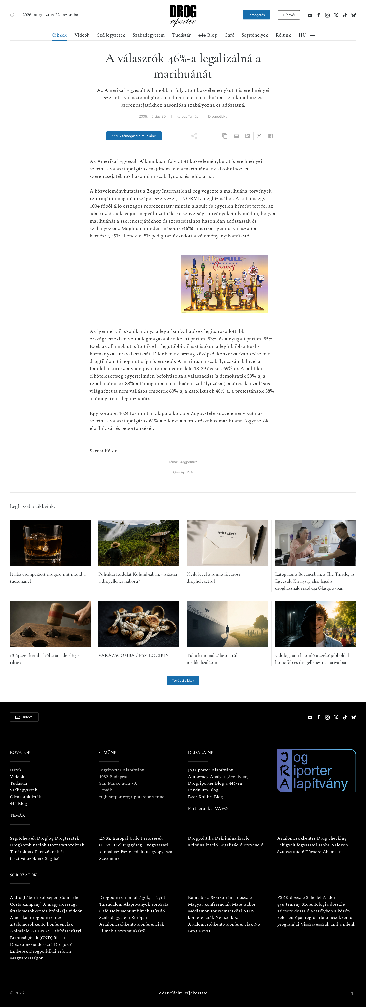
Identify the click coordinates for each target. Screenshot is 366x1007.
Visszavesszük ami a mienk (328, 924)
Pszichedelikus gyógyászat (147, 851)
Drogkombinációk (28, 845)
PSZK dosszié (291, 897)
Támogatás (256, 15)
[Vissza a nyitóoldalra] (183, 15)
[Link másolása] (225, 136)
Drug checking (332, 838)
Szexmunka (110, 858)
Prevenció (252, 845)
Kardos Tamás (187, 116)
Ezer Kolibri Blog (205, 796)
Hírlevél (289, 15)
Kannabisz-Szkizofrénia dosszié (220, 897)
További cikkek (183, 680)
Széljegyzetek (111, 35)
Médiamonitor (202, 911)
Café (229, 35)
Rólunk (283, 35)
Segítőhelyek (255, 35)
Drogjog (45, 838)
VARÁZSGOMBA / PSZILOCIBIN (133, 655)
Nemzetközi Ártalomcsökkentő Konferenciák (220, 921)
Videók (82, 35)
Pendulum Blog (203, 790)
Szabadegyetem (149, 35)
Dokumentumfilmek (129, 911)
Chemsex (332, 851)
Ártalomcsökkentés (296, 838)
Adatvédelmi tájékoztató (183, 993)
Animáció (20, 931)
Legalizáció (230, 845)
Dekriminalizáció (232, 838)
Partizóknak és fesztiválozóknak (37, 855)
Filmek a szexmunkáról (122, 931)
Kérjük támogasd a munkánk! (134, 136)
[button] (12, 14)
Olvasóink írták (25, 796)
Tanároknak (22, 851)
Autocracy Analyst (206, 776)
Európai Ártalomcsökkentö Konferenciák (131, 921)
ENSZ (105, 838)
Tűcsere (313, 851)
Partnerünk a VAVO (208, 808)
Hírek (16, 770)
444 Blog (207, 35)
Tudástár (181, 35)
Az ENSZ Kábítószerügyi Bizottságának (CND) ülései (45, 934)
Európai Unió (126, 838)
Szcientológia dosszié (323, 904)
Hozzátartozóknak (66, 845)
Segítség (53, 858)
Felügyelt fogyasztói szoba (303, 845)
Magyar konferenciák (209, 904)
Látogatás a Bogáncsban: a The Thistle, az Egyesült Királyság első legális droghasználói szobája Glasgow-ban (314, 581)
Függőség (132, 845)
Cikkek (59, 35)
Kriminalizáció (203, 845)
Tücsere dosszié (293, 911)
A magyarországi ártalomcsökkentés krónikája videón (46, 907)
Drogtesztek (67, 838)
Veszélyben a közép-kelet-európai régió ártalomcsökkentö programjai (314, 918)
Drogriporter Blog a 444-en (215, 783)
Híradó (158, 911)
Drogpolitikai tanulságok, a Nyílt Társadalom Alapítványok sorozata (133, 901)
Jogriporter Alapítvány (210, 770)
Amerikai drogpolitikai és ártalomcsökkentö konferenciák (41, 921)
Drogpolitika (217, 116)
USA (189, 472)
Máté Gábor (244, 904)
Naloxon (339, 845)
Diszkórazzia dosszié (31, 944)
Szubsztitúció (290, 851)
